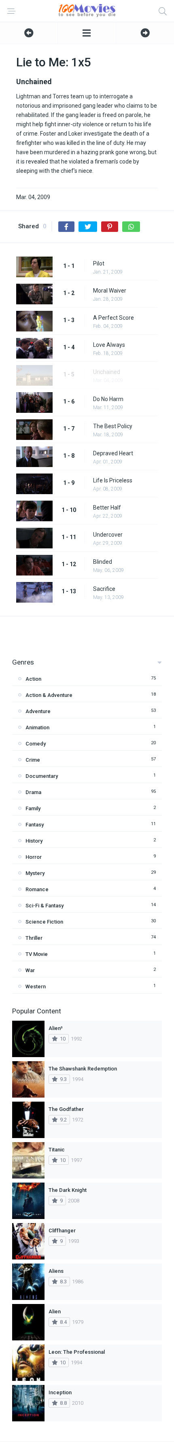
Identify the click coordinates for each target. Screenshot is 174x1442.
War (30, 970)
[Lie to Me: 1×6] (145, 33)
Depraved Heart (113, 453)
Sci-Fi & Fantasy (44, 906)
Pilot (98, 263)
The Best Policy (112, 426)
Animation (37, 727)
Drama (33, 792)
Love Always (109, 345)
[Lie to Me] (86, 33)
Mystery (35, 873)
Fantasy (34, 825)
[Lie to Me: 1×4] (28, 33)
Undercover (108, 534)
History (33, 841)
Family (32, 808)
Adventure (38, 711)
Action (33, 679)
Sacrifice (104, 589)
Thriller (33, 938)
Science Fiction (44, 922)
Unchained (106, 372)
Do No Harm (108, 399)
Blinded (102, 562)
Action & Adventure (48, 695)
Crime (32, 760)
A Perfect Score (113, 317)
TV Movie (36, 954)
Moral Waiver (109, 290)
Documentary (41, 776)
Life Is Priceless (112, 480)
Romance (37, 889)
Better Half (107, 507)
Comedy (35, 744)
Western (35, 986)
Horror (33, 857)
